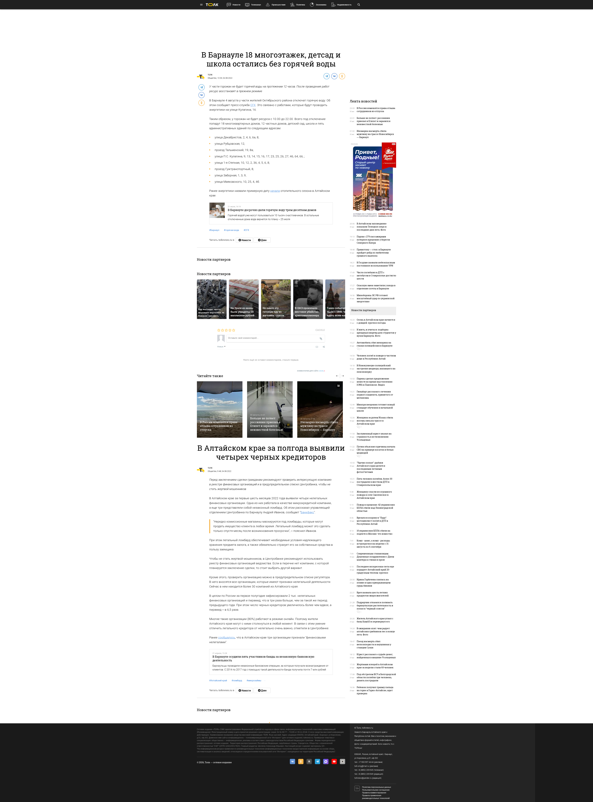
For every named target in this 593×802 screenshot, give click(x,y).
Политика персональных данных (376, 787)
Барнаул (214, 230)
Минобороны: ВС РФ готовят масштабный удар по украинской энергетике (376, 298)
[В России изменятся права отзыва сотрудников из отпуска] (219, 409)
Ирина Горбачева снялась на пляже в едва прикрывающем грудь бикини (374, 582)
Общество (212, 78)
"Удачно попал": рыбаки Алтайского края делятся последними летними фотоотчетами (371, 467)
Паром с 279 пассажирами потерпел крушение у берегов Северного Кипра (373, 239)
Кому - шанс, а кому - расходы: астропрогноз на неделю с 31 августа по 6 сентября (373, 543)
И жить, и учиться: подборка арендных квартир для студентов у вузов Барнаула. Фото (376, 332)
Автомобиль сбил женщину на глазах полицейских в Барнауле (375, 344)
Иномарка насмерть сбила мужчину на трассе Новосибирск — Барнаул (319, 426)
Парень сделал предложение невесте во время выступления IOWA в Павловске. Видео (374, 381)
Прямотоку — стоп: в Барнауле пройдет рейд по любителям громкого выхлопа (374, 252)
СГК (253, 105)
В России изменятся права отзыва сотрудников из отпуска (218, 426)
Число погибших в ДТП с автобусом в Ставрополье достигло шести (376, 275)
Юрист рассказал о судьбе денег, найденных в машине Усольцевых (376, 656)
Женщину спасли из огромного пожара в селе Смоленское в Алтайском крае (374, 494)
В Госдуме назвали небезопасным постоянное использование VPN (376, 264)
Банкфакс (307, 512)
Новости (236, 5)
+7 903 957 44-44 (366, 762)
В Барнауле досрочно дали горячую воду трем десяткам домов (272, 210)
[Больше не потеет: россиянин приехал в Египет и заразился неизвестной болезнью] (270, 409)
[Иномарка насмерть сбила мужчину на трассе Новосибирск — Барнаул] (320, 409)
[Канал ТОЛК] (262, 240)
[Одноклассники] (342, 76)
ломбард (237, 680)
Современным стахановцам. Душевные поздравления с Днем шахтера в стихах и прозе (375, 556)
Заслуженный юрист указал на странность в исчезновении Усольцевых (374, 436)
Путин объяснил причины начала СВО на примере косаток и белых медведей (376, 449)
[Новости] (244, 240)
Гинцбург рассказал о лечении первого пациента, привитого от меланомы (375, 394)
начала (275, 191)
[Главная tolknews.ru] (212, 5)
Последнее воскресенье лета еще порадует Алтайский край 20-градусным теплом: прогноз (375, 569)
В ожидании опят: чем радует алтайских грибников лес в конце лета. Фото (376, 631)
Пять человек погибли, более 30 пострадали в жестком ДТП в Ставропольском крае (374, 481)
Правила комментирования (374, 793)
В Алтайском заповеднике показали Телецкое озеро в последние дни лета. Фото (372, 226)
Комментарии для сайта (311, 371)
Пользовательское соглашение (376, 790)
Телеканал (256, 5)
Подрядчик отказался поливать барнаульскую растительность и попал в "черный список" (375, 605)
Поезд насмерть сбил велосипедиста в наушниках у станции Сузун (374, 644)
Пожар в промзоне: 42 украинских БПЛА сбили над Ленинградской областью (376, 507)
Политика (300, 5)
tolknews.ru (367, 728)
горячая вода (231, 230)
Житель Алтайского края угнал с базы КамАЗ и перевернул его (375, 620)
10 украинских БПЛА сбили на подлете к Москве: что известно (374, 532)
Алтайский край (218, 680)
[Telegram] (326, 76)
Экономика (321, 5)
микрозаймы (254, 680)
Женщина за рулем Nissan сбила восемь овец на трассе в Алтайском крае (375, 420)
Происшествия (278, 5)
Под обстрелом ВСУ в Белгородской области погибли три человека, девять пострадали (376, 677)
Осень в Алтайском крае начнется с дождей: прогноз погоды (376, 321)
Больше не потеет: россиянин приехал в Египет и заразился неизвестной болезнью (266, 423)
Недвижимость (344, 5)
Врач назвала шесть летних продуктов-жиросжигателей (373, 594)
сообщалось (226, 637)
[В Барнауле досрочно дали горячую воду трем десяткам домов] (217, 213)
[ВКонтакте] (334, 76)
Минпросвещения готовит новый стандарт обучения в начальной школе (376, 407)
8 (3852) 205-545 (366, 770)
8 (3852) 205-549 (366, 774)
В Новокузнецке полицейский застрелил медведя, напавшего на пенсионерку (376, 368)
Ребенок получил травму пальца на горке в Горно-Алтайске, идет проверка (375, 690)
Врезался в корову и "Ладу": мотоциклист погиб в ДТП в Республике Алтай (372, 520)
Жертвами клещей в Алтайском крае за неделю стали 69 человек (375, 666)
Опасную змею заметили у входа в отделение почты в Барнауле (376, 287)
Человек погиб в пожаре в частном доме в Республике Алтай (376, 357)
